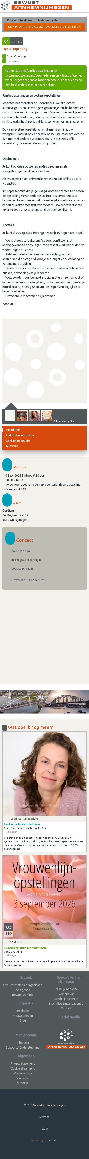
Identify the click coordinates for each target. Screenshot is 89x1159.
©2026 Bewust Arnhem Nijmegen (44, 1105)
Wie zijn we (66, 994)
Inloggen (23, 1042)
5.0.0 (45, 1128)
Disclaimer (23, 1078)
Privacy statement (23, 1063)
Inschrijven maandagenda (66, 1003)
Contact (66, 1008)
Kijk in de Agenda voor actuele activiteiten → (44, 28)
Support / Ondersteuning (23, 1047)
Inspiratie (23, 1010)
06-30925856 (20, 551)
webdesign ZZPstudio (44, 1140)
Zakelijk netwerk (66, 989)
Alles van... (13, 446)
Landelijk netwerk (66, 999)
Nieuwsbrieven (23, 1015)
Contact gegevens (18, 440)
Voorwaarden (23, 1073)
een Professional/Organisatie (22, 985)
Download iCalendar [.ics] (28, 580)
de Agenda (23, 990)
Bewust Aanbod (22, 994)
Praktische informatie (20, 435)
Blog (23, 1020)
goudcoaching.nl (22, 568)
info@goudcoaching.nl (26, 560)
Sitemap (22, 1083)
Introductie (13, 430)
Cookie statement (23, 1068)
